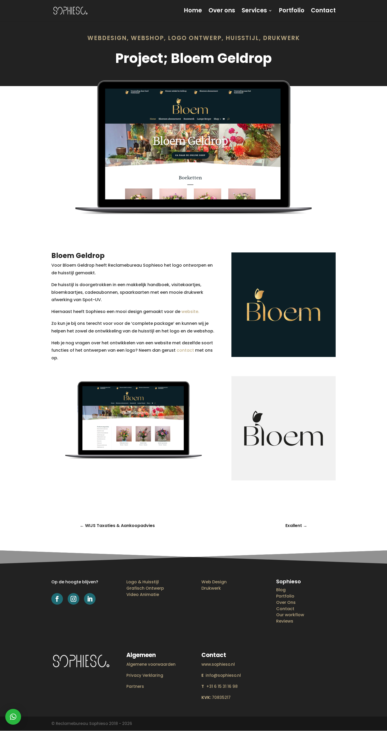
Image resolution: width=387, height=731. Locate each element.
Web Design (214, 582)
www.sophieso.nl (218, 664)
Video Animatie (142, 594)
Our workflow (290, 615)
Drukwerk (211, 588)
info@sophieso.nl (221, 675)
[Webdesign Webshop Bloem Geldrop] (193, 224)
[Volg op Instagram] (73, 599)
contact (185, 350)
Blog (281, 590)
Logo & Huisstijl (142, 582)
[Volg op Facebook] (57, 599)
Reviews (284, 621)
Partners (135, 686)
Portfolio (291, 11)
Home (193, 11)
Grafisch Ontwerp (145, 588)
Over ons (222, 11)
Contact (323, 11)
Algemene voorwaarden (151, 664)
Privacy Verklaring (144, 675)
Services (254, 11)
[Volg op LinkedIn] (90, 599)
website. (190, 312)
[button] (13, 717)
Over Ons (286, 602)
